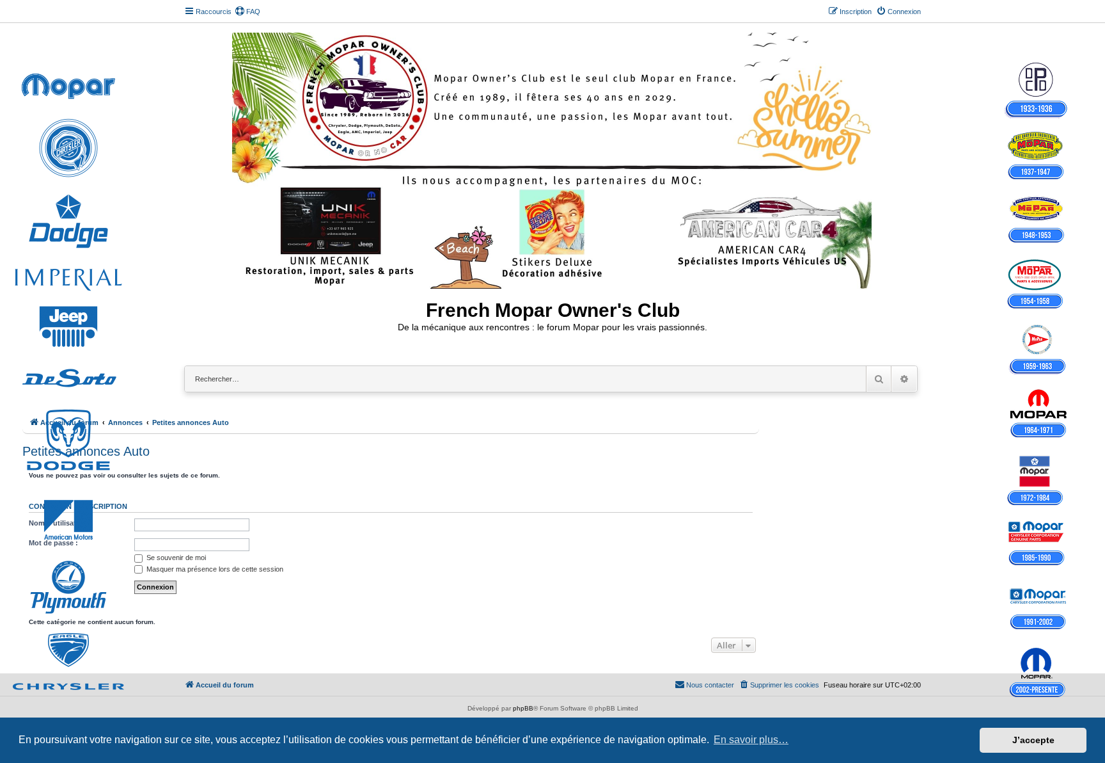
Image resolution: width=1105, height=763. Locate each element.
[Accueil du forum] (553, 158)
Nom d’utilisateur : (60, 523)
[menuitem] (247, 11)
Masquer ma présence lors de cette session (214, 569)
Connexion (50, 506)
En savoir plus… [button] (751, 739)
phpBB (523, 708)
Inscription (104, 506)
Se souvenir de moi (175, 557)
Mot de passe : (53, 543)
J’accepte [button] (1033, 740)
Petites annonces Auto (86, 451)
